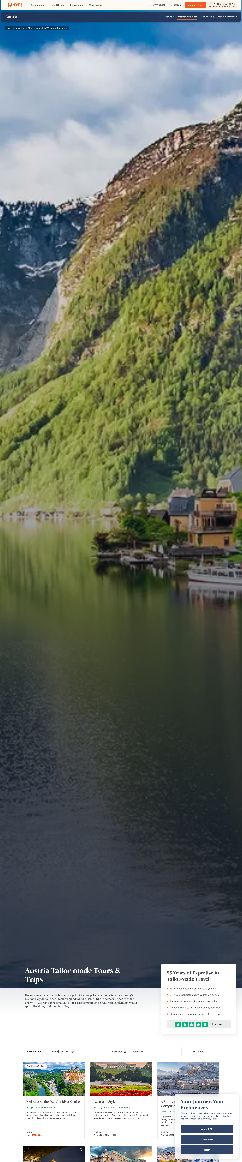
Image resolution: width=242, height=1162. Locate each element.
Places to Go (207, 17)
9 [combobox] (59, 1051)
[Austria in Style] (121, 1101)
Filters (201, 1051)
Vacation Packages (187, 17)
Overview (169, 17)
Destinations (21, 28)
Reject (206, 1149)
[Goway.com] (16, 5)
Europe (33, 28)
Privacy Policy (210, 1119)
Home (10, 28)
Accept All (206, 1129)
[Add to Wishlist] (81, 1065)
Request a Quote (195, 5)
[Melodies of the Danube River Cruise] (54, 1101)
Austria (42, 28)
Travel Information (227, 17)
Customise (207, 1139)
